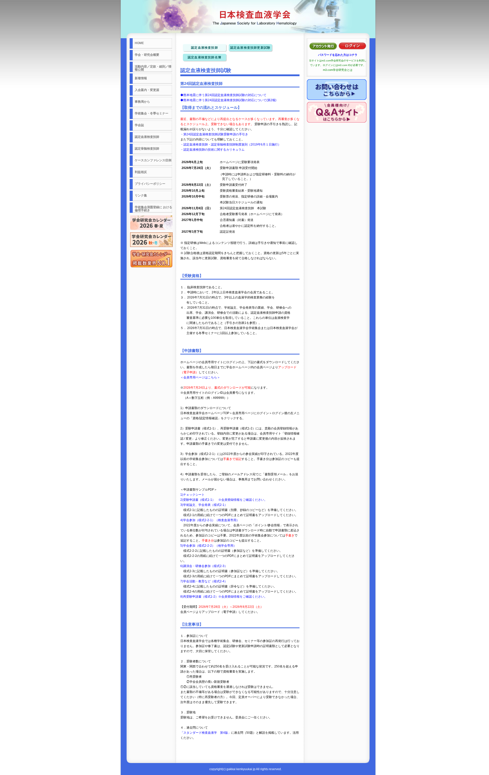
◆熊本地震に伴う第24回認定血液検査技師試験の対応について (223, 95)
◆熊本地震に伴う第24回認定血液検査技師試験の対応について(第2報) (228, 100)
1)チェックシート (192, 494)
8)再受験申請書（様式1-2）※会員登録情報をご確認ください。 (223, 596)
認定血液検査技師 (204, 47)
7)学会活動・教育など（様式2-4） (203, 581)
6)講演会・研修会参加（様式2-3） (203, 566)
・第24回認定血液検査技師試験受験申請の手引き (214, 134)
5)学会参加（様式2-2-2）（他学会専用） (208, 545)
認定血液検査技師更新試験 (250, 47)
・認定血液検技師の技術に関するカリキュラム (212, 149)
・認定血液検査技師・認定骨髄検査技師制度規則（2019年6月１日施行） (230, 144)
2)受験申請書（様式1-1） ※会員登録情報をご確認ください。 (223, 500)
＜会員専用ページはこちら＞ (200, 377)
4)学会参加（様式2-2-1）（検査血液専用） (209, 520)
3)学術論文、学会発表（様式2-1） (203, 505)
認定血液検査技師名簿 (204, 57)
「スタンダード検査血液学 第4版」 (205, 732)
